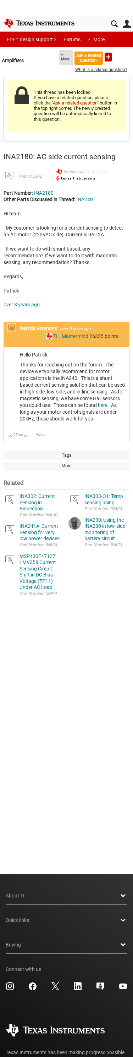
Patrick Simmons (39, 328)
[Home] (39, 23)
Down (26, 437)
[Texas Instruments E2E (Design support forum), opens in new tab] (100, 989)
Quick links (17, 920)
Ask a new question (108, 57)
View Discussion (44, 434)
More (99, 39)
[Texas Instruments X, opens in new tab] (55, 989)
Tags (67, 455)
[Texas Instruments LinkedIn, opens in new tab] (77, 989)
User (127, 24)
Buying (13, 945)
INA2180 (44, 193)
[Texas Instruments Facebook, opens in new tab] (32, 989)
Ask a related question (88, 58)
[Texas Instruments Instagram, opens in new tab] (10, 989)
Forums (72, 39)
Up (10, 437)
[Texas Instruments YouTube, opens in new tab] (123, 989)
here (102, 405)
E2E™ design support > (31, 39)
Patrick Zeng (30, 176)
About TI (15, 895)
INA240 (84, 199)
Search (114, 24)
